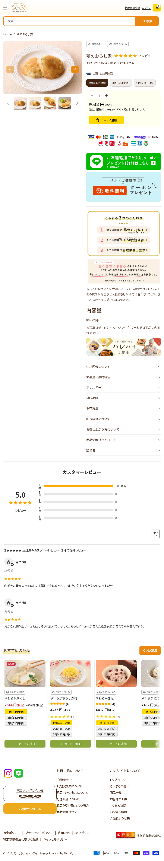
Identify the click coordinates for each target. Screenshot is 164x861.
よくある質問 (118, 805)
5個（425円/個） (61, 734)
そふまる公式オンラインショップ (31, 853)
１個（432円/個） (153, 711)
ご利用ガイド (64, 780)
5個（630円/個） (144, 83)
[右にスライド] (75, 69)
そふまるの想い (119, 786)
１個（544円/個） (16, 711)
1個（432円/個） (61, 723)
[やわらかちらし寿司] (70, 673)
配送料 (100, 109)
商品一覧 (116, 792)
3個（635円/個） (121, 83)
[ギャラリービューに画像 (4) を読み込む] (64, 103)
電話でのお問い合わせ (30, 793)
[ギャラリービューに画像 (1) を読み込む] (20, 103)
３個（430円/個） (153, 717)
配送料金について (67, 799)
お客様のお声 (118, 799)
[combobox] (81, 21)
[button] (6, 7)
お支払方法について (69, 786)
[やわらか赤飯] (116, 673)
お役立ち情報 (118, 812)
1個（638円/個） (97, 83)
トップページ (118, 780)
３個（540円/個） (16, 717)
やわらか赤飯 (105, 698)
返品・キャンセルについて (72, 792)
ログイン (146, 7)
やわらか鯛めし (14, 698)
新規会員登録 (132, 7)
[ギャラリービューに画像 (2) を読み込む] (35, 103)
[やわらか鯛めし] (24, 673)
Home (7, 34)
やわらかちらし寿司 (63, 698)
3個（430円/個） (61, 728)
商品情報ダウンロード (70, 812)
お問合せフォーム (30, 809)
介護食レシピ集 (120, 818)
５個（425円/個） (153, 723)
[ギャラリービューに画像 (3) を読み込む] (50, 103)
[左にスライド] (10, 69)
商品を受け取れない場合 (72, 805)
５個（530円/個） (16, 723)
